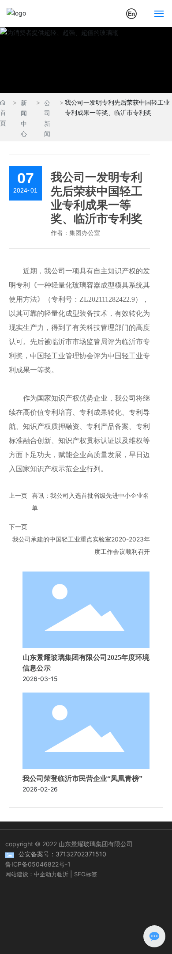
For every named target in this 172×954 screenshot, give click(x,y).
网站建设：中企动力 (31, 874)
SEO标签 (85, 874)
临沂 (62, 874)
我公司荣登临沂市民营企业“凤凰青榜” (82, 778)
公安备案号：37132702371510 (62, 854)
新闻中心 (24, 118)
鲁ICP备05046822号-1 (38, 864)
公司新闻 (47, 118)
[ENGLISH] (131, 12)
